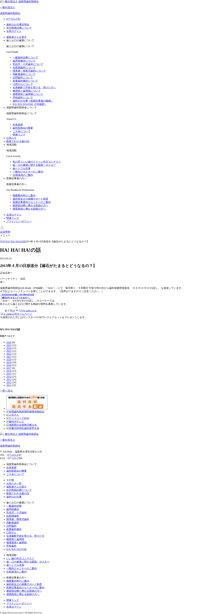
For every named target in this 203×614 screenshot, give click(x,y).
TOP (2, 241)
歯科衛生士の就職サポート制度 (30, 198)
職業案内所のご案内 (24, 195)
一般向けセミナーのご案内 (28, 171)
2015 (8, 373)
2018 (8, 365)
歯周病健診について (24, 60)
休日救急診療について (19, 27)
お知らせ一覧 (14, 483)
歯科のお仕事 (14, 496)
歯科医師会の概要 (23, 128)
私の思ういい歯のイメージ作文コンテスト (37, 161)
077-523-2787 (14, 455)
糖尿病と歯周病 (15, 539)
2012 (8, 382)
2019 (8, 362)
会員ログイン (14, 31)
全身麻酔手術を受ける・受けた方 (25, 536)
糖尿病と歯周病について (27, 90)
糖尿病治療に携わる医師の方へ (30, 205)
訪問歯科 (11, 526)
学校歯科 (11, 546)
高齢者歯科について (24, 74)
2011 (8, 385)
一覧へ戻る (6, 390)
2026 (8, 342)
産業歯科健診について (25, 80)
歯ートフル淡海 (21, 168)
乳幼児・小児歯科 (16, 512)
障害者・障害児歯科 (17, 519)
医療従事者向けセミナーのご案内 (32, 202)
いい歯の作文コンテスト (20, 558)
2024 (8, 348)
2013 (8, 379)
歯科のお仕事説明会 (17, 24)
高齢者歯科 (12, 522)
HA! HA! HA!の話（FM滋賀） (30, 104)
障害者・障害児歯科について (29, 70)
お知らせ (11, 138)
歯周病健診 (12, 509)
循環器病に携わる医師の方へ (29, 208)
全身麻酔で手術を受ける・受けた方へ (34, 87)
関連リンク (19, 134)
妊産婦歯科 (12, 516)
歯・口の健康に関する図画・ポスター (34, 165)
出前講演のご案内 (23, 175)
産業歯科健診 (14, 529)
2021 (8, 356)
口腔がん (11, 532)
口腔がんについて (23, 84)
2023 (8, 351)
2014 (8, 376)
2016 (8, 371)
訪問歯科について (23, 77)
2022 (8, 353)
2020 (8, 359)
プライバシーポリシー (19, 221)
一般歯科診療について (25, 57)
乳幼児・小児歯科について (28, 64)
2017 (8, 368)
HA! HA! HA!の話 (16, 549)
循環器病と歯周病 (16, 542)
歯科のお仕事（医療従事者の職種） (33, 100)
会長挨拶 (18, 124)
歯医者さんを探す (16, 37)
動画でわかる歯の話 (17, 141)
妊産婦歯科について (24, 67)
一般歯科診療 (14, 506)
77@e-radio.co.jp (27, 310)
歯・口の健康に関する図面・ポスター (27, 561)
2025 (8, 345)
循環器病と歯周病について (28, 94)
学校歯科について (23, 97)
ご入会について (21, 131)
